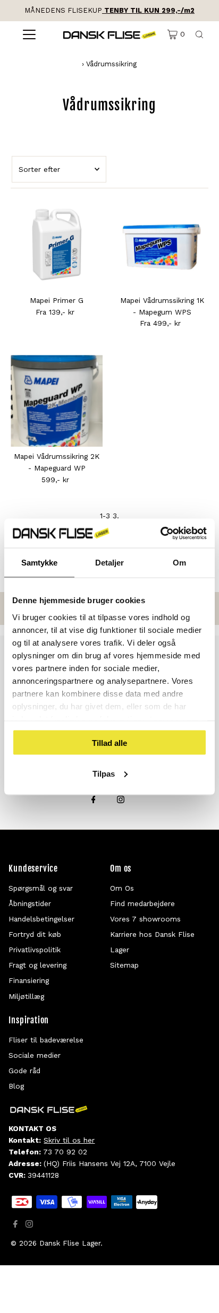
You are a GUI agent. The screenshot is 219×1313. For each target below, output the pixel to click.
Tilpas (103, 773)
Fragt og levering (37, 965)
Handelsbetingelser (41, 919)
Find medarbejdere (142, 903)
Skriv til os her (69, 1140)
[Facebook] (93, 800)
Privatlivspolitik (35, 949)
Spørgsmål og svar (41, 888)
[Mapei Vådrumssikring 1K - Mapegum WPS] (162, 245)
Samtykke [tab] (39, 562)
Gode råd (24, 1070)
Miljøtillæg (26, 996)
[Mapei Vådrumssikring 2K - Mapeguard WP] (57, 401)
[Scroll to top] (197, 1291)
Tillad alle (109, 742)
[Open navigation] (29, 34)
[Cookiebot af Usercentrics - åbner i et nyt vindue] (160, 533)
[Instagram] (120, 800)
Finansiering (29, 980)
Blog (16, 1086)
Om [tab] (179, 562)
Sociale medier (35, 1055)
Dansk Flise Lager (69, 1243)
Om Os (122, 888)
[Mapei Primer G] (57, 245)
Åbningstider (30, 903)
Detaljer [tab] (109, 562)
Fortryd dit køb (35, 934)
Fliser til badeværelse (46, 1040)
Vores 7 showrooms (145, 919)
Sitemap (124, 965)
